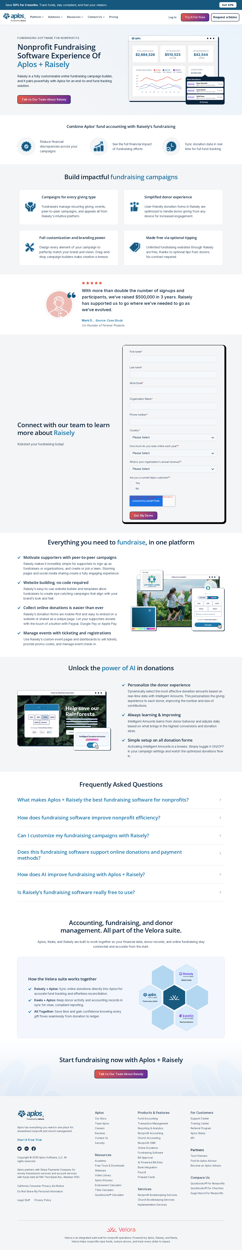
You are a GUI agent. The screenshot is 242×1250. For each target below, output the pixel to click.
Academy (100, 1160)
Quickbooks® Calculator (109, 1194)
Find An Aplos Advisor (204, 1160)
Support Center (200, 1118)
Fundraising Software (150, 1152)
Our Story (100, 1118)
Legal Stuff (23, 1200)
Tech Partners (199, 1155)
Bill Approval (145, 1157)
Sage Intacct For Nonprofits (207, 1193)
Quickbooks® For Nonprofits (208, 1183)
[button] (37, 17)
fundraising (164, 126)
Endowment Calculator (108, 1185)
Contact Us (101, 1137)
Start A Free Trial (29, 1140)
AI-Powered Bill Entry (150, 1162)
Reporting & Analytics (150, 1128)
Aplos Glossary (104, 1180)
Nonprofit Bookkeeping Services (157, 1194)
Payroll (142, 1172)
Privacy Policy (43, 1200)
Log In (172, 17)
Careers (100, 1128)
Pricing (113, 16)
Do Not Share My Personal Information (40, 1191)
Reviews (100, 1133)
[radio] (173, 484)
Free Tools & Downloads (109, 1165)
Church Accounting (149, 1137)
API (192, 1137)
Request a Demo (225, 17)
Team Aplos (102, 1123)
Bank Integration (147, 1167)
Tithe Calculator (104, 1189)
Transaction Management (153, 1123)
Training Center (200, 1123)
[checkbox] (173, 486)
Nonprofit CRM (146, 1142)
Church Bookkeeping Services (156, 1199)
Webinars (100, 1170)
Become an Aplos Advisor (206, 1165)
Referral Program (201, 1128)
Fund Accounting (148, 1118)
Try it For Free (195, 17)
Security (100, 1142)
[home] (14, 17)
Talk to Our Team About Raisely (44, 99)
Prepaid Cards (146, 1177)
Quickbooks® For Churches (207, 1188)
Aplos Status (198, 1133)
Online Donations (148, 1147)
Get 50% (228, 5)
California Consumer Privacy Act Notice (40, 1185)
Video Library (103, 1175)
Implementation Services (152, 1204)
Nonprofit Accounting (150, 1133)
